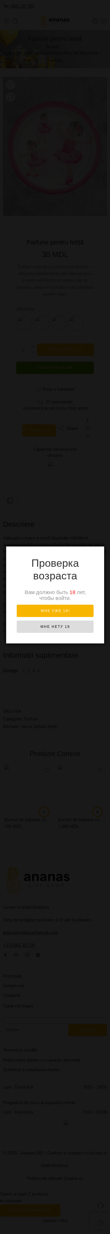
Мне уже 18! (55, 611)
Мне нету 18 (55, 627)
